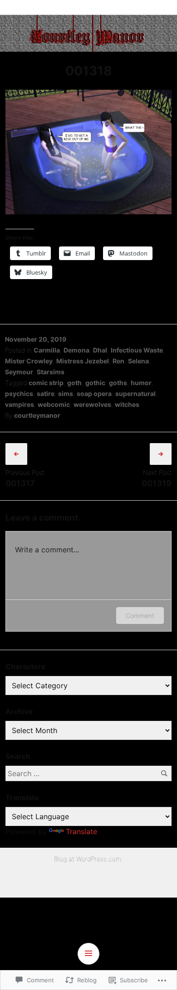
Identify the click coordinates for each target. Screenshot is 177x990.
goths (118, 382)
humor (141, 382)
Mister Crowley (29, 361)
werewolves (92, 404)
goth (74, 382)
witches (127, 404)
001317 (20, 483)
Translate (81, 831)
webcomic (54, 404)
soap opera (94, 393)
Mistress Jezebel (82, 361)
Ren (118, 361)
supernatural (135, 393)
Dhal (100, 350)
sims (65, 393)
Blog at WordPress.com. (88, 859)
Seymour (19, 372)
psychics (19, 393)
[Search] (164, 773)
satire (45, 393)
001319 (157, 483)
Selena (138, 361)
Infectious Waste (137, 350)
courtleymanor (37, 415)
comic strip (46, 382)
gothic (95, 382)
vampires (19, 404)
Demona (76, 350)
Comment (140, 615)
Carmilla (47, 350)
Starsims (50, 372)
